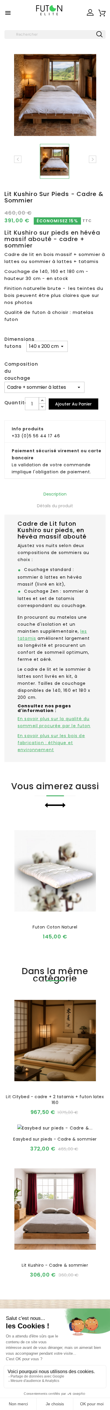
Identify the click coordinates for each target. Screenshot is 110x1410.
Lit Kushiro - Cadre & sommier (55, 1265)
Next (60, 805)
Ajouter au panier (73, 404)
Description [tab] (55, 494)
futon (39, 312)
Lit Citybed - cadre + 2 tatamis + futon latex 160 (55, 1099)
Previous (50, 805)
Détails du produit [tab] (55, 506)
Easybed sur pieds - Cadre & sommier (55, 1139)
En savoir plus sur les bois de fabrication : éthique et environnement (51, 743)
